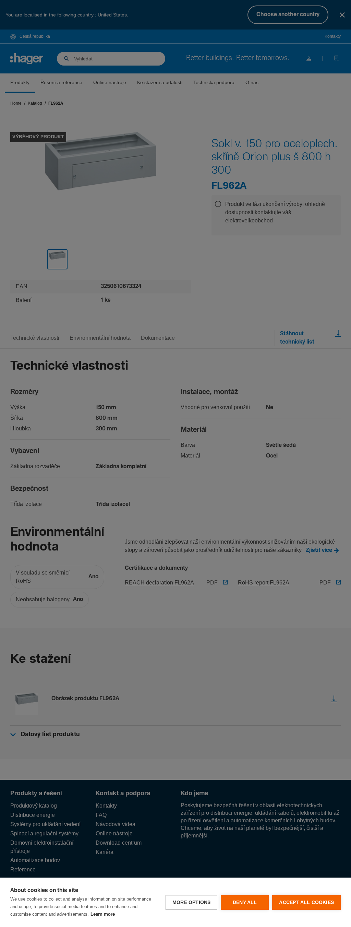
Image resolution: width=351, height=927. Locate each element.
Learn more (102, 914)
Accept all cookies (306, 902)
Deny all (245, 902)
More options (191, 902)
